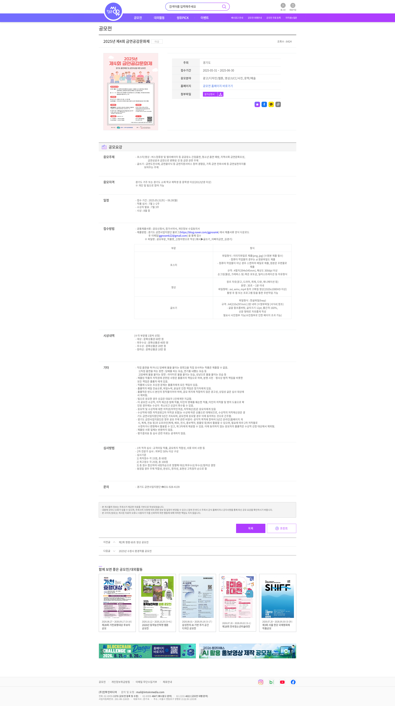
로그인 (283, 9)
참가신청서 (209, 94)
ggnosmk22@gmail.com (173, 235)
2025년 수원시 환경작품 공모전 (135, 551)
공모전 (102, 682)
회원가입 (292, 9)
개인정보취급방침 (120, 682)
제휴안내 (167, 682)
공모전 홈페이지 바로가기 (218, 86)
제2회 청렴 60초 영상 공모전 (134, 542)
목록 (250, 528)
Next (192, 651)
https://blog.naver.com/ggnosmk (199, 232)
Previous (102, 651)
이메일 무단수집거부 (146, 682)
